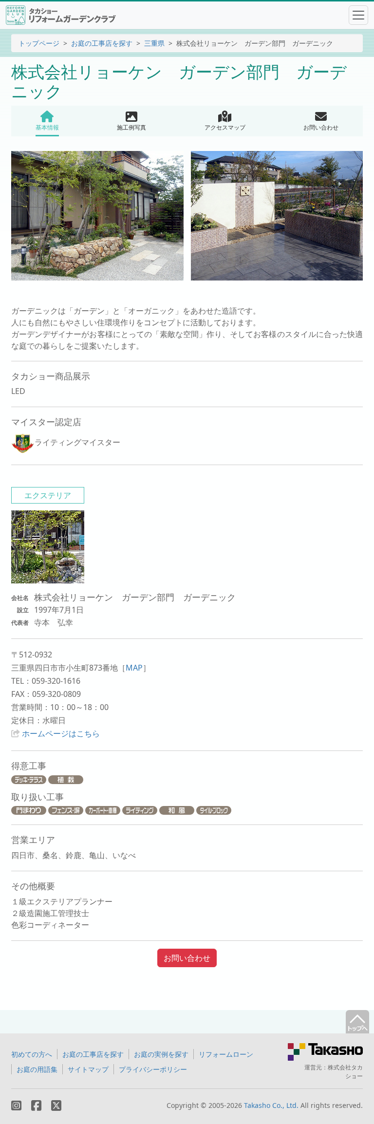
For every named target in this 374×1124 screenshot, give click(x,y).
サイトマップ (88, 1069)
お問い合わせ (187, 958)
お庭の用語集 (37, 1069)
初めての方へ (31, 1054)
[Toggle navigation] (358, 15)
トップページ (39, 43)
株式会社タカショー (345, 1071)
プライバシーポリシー (153, 1069)
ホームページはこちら (61, 733)
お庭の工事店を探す (101, 43)
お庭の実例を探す (161, 1054)
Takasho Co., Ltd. (271, 1105)
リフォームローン (226, 1054)
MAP (134, 667)
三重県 (154, 43)
